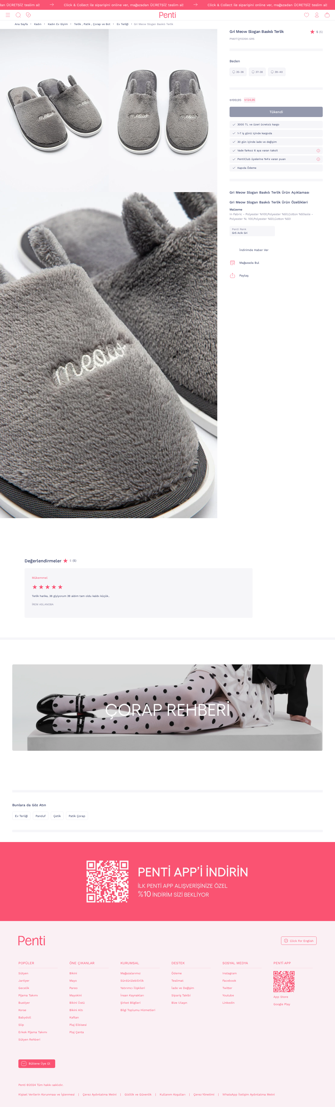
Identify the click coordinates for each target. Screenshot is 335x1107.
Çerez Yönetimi (203, 1094)
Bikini (73, 973)
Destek (178, 963)
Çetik (57, 816)
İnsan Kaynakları (132, 995)
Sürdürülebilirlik (132, 980)
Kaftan (74, 1017)
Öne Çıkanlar (81, 963)
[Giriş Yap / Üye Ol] (317, 15)
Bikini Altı (76, 1010)
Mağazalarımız (130, 973)
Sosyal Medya (235, 963)
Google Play (281, 1004)
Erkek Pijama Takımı (32, 1032)
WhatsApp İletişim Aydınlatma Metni (248, 1094)
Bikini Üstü (77, 1002)
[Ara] (18, 15)
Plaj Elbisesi (78, 1025)
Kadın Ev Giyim (58, 24)
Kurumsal (129, 963)
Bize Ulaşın (179, 1002)
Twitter (227, 988)
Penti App (282, 963)
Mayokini (75, 995)
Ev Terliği (123, 24)
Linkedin (228, 1002)
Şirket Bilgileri (130, 1002)
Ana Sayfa (21, 24)
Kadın (37, 24)
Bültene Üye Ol (39, 1063)
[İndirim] (28, 15)
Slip (21, 1025)
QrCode (284, 981)
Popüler (26, 963)
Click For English (301, 941)
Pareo (73, 988)
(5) (319, 32)
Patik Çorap (77, 816)
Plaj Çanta (76, 1032)
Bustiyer (24, 1002)
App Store (280, 997)
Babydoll (24, 1017)
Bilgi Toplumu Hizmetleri (137, 1010)
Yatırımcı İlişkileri (132, 988)
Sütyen (23, 973)
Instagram (229, 973)
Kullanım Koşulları (172, 1094)
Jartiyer (23, 980)
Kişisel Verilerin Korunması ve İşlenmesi (46, 1094)
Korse (22, 1010)
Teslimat (177, 980)
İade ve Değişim (182, 988)
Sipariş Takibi (181, 995)
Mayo (73, 980)
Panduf (41, 816)
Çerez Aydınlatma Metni (99, 1094)
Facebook (229, 980)
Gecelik (23, 988)
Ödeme (176, 973)
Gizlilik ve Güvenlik (138, 1094)
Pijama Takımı (28, 995)
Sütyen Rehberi (29, 1039)
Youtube (228, 995)
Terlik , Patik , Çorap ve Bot (92, 24)
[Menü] (8, 15)
